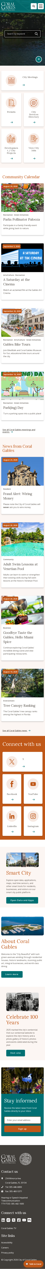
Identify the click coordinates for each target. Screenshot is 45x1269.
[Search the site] (34, 6)
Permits (11, 109)
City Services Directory (34, 109)
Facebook (11, 789)
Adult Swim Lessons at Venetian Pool (22, 555)
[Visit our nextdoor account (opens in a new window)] (29, 1220)
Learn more (11, 974)
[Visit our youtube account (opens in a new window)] (24, 1220)
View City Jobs (34, 146)
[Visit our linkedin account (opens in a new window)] (3, 1220)
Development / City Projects (11, 146)
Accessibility (6, 1242)
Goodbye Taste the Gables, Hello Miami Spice (22, 628)
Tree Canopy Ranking (22, 695)
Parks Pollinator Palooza (22, 209)
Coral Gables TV (8, 1228)
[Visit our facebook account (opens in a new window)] (19, 1220)
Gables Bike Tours (22, 335)
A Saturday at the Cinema (22, 271)
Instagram (33, 821)
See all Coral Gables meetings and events (18, 430)
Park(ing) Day (22, 395)
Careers (5, 1247)
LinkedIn (11, 821)
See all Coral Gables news (15, 730)
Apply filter (36, 33)
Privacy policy (7, 1252)
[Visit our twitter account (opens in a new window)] (14, 1220)
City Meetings (22, 80)
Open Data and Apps (22, 900)
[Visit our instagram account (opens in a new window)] (8, 1220)
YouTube (33, 789)
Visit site (15, 1053)
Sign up (22, 1128)
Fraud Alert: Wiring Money (22, 485)
